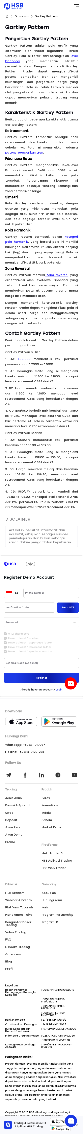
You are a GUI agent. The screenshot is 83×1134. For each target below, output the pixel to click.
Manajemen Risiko (18, 914)
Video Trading (15, 932)
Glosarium (22, 16)
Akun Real (13, 827)
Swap (9, 812)
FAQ (8, 939)
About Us (49, 892)
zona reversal (56, 275)
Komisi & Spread (17, 805)
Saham (47, 820)
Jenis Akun (13, 798)
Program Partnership (57, 914)
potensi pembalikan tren (24, 152)
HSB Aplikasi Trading (57, 860)
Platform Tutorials (19, 907)
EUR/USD (24, 359)
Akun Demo (14, 834)
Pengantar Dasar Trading (18, 924)
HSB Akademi (15, 892)
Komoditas (50, 805)
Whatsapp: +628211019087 (25, 745)
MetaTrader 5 (52, 853)
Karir (45, 907)
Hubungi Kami (52, 900)
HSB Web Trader (54, 868)
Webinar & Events (18, 900)
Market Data (51, 827)
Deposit (11, 820)
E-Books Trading (17, 947)
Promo (10, 842)
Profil (9, 968)
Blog (8, 961)
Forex (46, 798)
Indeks (47, 812)
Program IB (50, 922)
